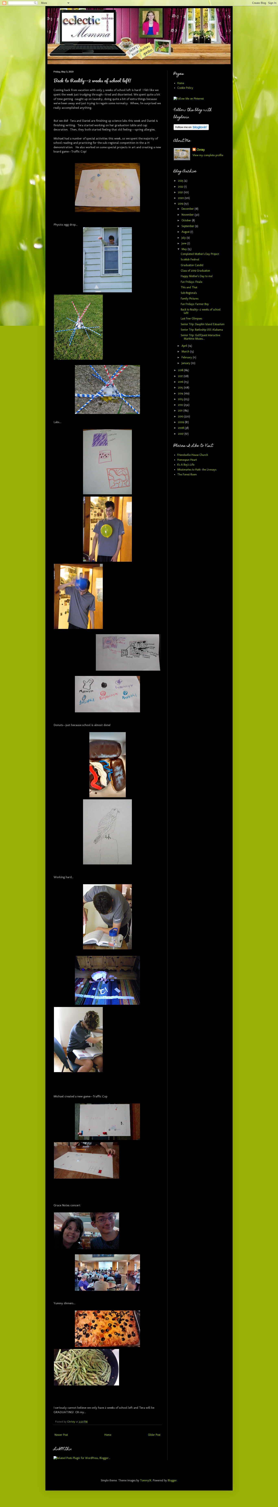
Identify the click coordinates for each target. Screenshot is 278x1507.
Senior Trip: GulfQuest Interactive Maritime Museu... (200, 336)
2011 (180, 410)
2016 (181, 382)
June (184, 243)
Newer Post (61, 1435)
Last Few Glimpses (191, 318)
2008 (181, 428)
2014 (181, 393)
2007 (181, 433)
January (186, 363)
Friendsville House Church (192, 455)
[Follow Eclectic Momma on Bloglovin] (191, 129)
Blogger (172, 1480)
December (188, 209)
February (187, 357)
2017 (181, 376)
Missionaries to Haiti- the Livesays (196, 469)
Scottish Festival (190, 259)
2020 (181, 198)
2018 (181, 370)
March (186, 351)
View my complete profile (208, 155)
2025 (181, 180)
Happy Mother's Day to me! (197, 276)
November (188, 214)
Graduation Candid (192, 265)
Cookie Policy (185, 88)
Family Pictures (189, 298)
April (185, 346)
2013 (181, 399)
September (188, 226)
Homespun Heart (187, 460)
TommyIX (145, 1480)
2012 (181, 405)
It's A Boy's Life (185, 464)
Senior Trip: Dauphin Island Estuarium (202, 324)
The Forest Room (187, 474)
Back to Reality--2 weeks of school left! (201, 311)
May (185, 249)
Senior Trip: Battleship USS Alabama (202, 329)
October (187, 220)
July (184, 237)
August (186, 232)
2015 (181, 387)
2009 (181, 422)
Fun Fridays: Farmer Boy (195, 304)
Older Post (154, 1435)
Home (107, 1435)
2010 (181, 416)
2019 (181, 203)
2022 (181, 186)
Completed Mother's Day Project (200, 254)
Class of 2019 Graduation (195, 270)
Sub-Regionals (189, 293)
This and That (189, 287)
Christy (201, 149)
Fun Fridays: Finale (191, 282)
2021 (181, 192)
